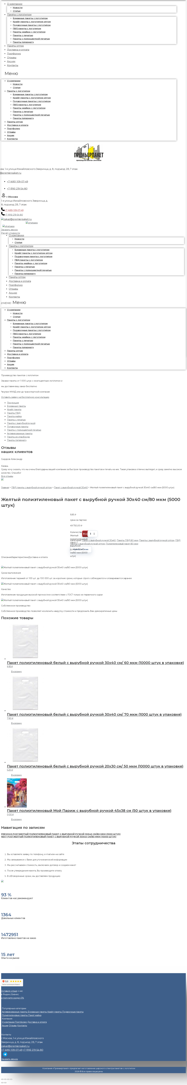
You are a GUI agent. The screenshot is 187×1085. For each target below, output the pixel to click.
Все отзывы (7, 476)
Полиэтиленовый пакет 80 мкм (122, 543)
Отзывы (11, 132)
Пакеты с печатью (16, 419)
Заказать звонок (9, 229)
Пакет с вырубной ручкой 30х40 (99, 540)
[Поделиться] (5, 1079)
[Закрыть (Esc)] (2, 1079)
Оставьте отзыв (9, 991)
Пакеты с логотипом (19, 14)
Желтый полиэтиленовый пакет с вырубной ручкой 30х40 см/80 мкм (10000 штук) (58, 836)
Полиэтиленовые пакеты (15, 1015)
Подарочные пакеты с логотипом (32, 25)
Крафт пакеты (14, 409)
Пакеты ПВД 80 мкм (127, 540)
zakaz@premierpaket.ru (18, 219)
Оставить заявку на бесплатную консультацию (25, 397)
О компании (13, 80)
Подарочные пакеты (17, 426)
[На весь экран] (8, 1079)
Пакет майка (34, 1015)
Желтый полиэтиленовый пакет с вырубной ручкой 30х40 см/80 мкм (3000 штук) (61, 834)
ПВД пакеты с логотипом (27, 28)
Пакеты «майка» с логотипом (29, 32)
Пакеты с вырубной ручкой (21, 423)
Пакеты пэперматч (23, 118)
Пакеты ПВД (13, 413)
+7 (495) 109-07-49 (17, 181)
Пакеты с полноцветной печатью (31, 38)
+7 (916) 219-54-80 (17, 188)
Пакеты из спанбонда (18, 437)
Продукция (13, 402)
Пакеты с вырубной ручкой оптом (156, 540)
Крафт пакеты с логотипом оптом (32, 21)
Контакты (12, 65)
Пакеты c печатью (23, 35)
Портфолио (13, 128)
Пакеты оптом (15, 121)
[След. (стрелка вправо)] (5, 1082)
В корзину (16, 671)
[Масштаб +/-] (11, 1079)
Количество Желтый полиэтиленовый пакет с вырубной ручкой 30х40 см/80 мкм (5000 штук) (79, 534)
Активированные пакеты (19, 433)
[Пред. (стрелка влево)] (2, 1082)
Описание (6, 557)
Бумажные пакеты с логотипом (30, 18)
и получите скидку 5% (12, 998)
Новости (17, 7)
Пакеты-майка (14, 416)
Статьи (16, 87)
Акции (10, 135)
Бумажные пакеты (16, 406)
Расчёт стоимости (10, 233)
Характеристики (20, 557)
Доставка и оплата (17, 125)
